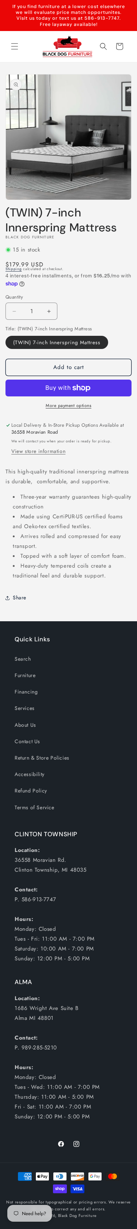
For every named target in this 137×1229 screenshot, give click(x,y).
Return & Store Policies (42, 757)
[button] (15, 46)
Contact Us (27, 741)
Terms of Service (34, 807)
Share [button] (19, 597)
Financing (26, 691)
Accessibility (30, 774)
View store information (38, 451)
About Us (25, 725)
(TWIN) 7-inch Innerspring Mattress (56, 342)
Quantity (14, 296)
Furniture (25, 675)
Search (23, 658)
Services (25, 708)
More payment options (68, 405)
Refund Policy (31, 790)
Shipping (13, 269)
